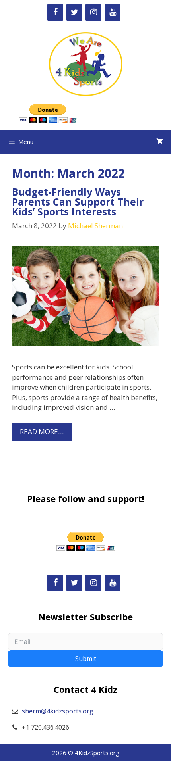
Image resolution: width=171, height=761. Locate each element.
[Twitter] (74, 12)
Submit (85, 658)
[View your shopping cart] (159, 142)
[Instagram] (93, 12)
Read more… (42, 431)
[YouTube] (112, 12)
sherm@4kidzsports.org (57, 711)
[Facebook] (55, 12)
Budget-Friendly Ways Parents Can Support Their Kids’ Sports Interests (78, 201)
